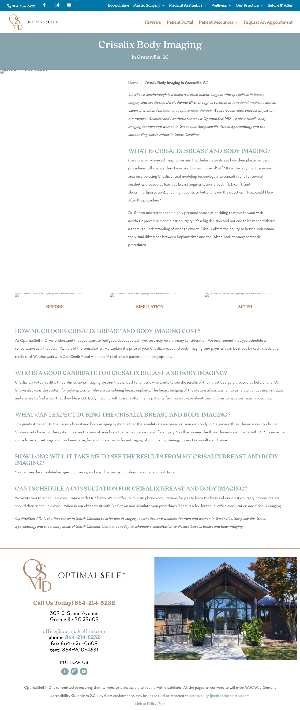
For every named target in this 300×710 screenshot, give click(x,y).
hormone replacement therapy (187, 110)
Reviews (153, 23)
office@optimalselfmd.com (74, 631)
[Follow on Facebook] (65, 671)
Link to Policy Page (150, 704)
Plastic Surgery (146, 5)
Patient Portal (180, 23)
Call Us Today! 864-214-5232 (74, 603)
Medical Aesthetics (185, 5)
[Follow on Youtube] (83, 671)
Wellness (219, 5)
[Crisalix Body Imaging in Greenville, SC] (48, 293)
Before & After (280, 5)
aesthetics (156, 102)
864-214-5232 (24, 6)
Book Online (118, 5)
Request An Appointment (268, 23)
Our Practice (247, 5)
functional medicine (248, 102)
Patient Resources (216, 23)
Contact (107, 526)
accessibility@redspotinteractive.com (219, 696)
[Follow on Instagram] (74, 671)
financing (150, 357)
